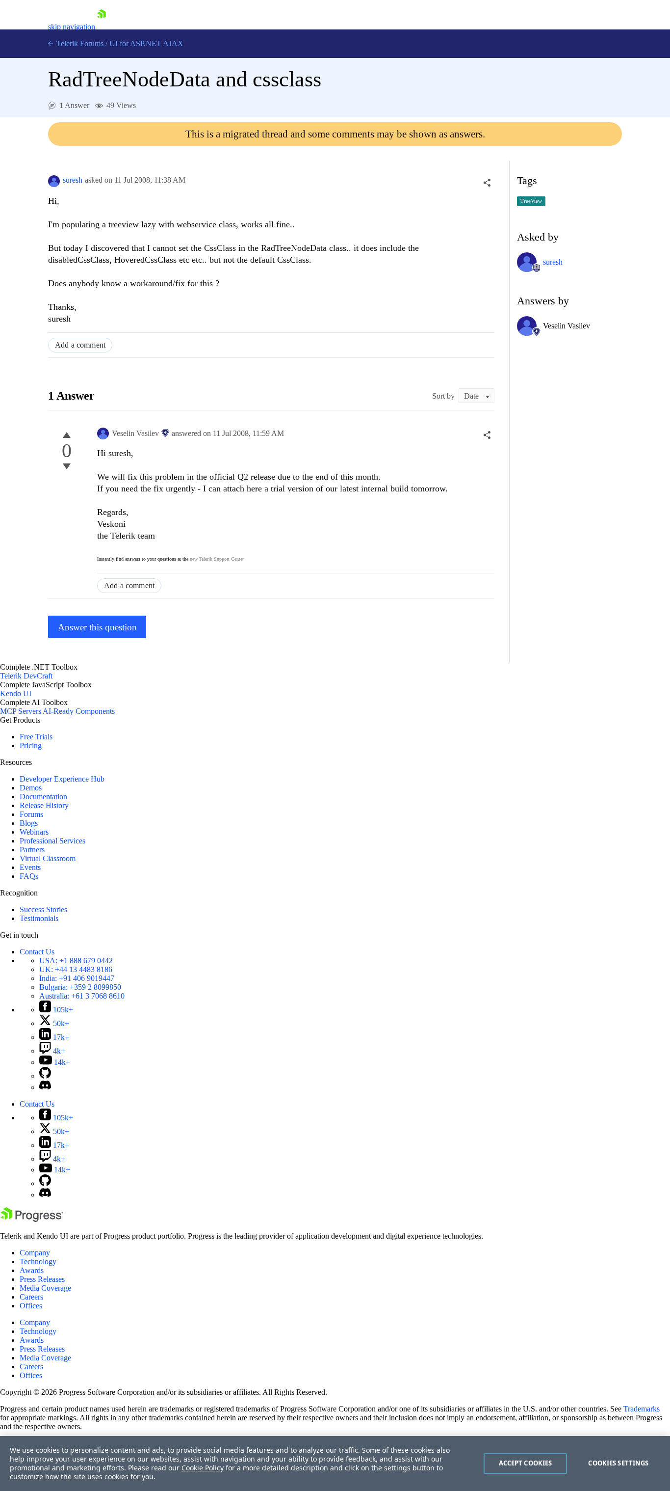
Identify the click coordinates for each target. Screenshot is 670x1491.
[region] (335, 1463)
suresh (72, 180)
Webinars (34, 832)
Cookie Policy (202, 1467)
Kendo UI (15, 693)
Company (35, 1252)
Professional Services (52, 841)
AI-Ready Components (79, 711)
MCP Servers (20, 711)
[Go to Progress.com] (32, 1219)
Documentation (43, 796)
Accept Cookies (525, 1463)
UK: (75, 969)
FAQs (29, 876)
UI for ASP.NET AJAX (146, 43)
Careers (31, 1297)
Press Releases (42, 1279)
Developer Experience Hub (62, 779)
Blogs (29, 823)
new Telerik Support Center (217, 559)
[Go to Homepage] (101, 27)
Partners (32, 849)
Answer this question (97, 627)
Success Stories (43, 909)
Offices (31, 1305)
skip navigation (71, 27)
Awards (32, 1270)
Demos (31, 788)
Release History (44, 805)
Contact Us (37, 952)
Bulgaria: (80, 987)
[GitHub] (45, 1076)
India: (76, 978)
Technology (38, 1261)
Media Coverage (45, 1288)
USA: (76, 960)
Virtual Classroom (48, 858)
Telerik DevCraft (26, 676)
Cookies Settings (618, 1463)
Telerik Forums (78, 43)
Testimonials (39, 918)
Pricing (31, 745)
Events (30, 867)
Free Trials (36, 736)
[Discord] (45, 1087)
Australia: (82, 996)
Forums (31, 814)
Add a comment (80, 345)
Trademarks (641, 1409)
